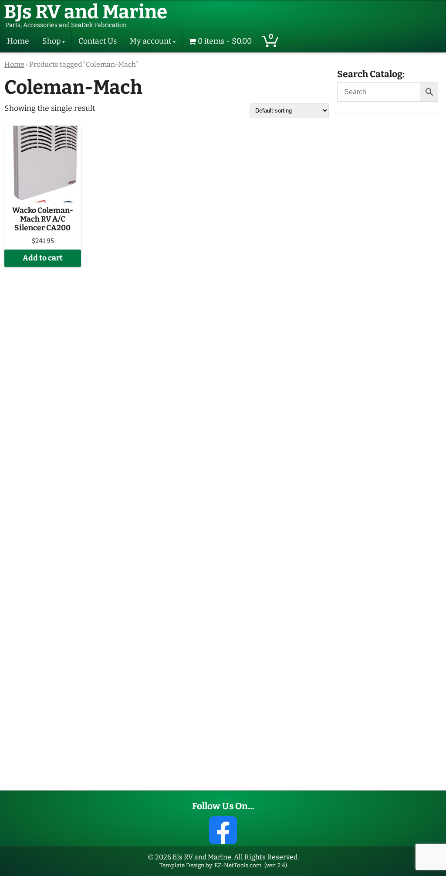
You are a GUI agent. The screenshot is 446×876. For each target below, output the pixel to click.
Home (18, 41)
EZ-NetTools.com (238, 865)
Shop (51, 41)
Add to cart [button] (43, 258)
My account (150, 41)
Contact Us (97, 41)
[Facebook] (223, 830)
